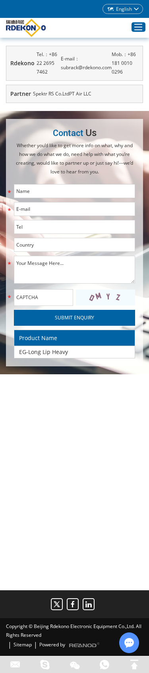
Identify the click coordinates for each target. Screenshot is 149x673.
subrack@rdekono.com (86, 67)
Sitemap (23, 644)
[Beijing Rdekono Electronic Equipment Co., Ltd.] (26, 28)
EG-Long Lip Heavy (43, 352)
